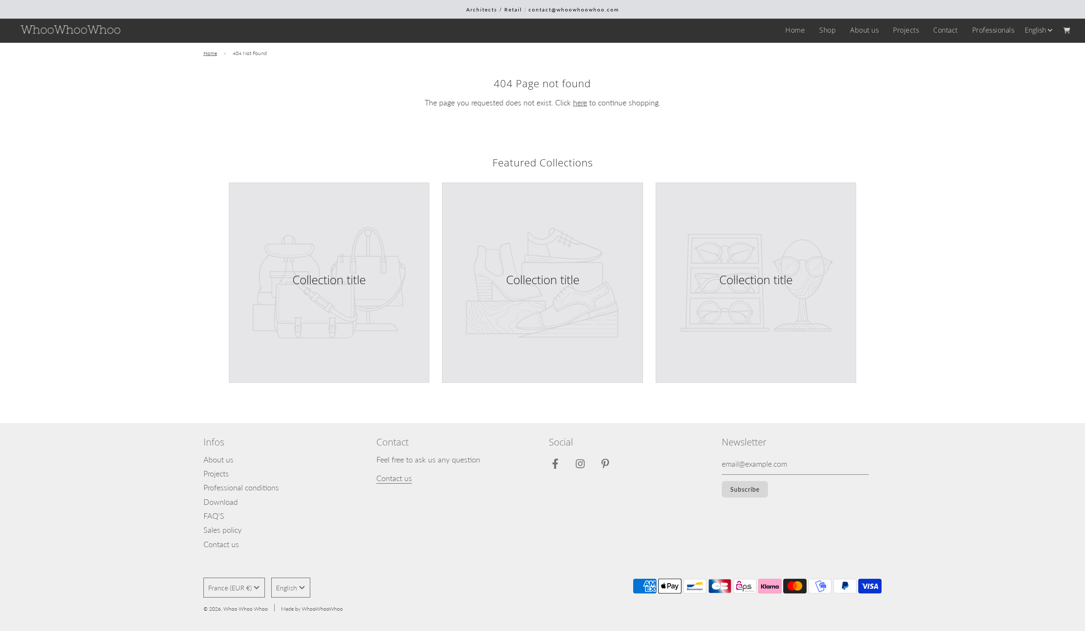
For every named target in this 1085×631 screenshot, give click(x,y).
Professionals (993, 30)
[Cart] (1068, 30)
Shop (827, 30)
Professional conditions (241, 487)
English (1035, 30)
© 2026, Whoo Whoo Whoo (235, 609)
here (580, 102)
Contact (945, 30)
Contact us (221, 544)
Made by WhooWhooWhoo (312, 609)
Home (795, 30)
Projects (906, 30)
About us (864, 30)
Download (220, 501)
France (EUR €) (230, 588)
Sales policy (222, 529)
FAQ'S (213, 515)
